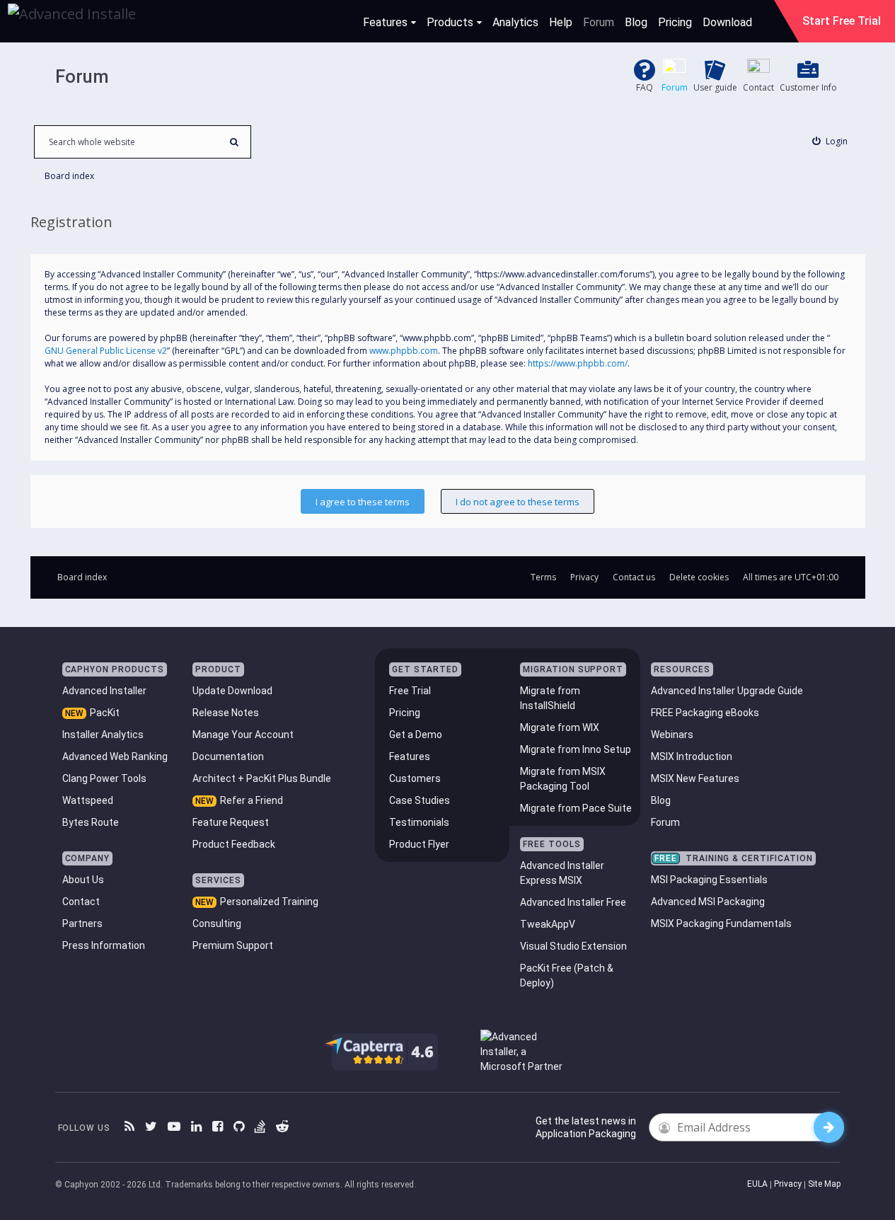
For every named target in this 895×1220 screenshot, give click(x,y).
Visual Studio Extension (573, 946)
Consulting (216, 923)
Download (727, 22)
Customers (415, 778)
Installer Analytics (103, 734)
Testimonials (419, 822)
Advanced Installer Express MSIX (562, 873)
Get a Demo (415, 734)
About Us (83, 879)
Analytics (515, 22)
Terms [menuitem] (543, 577)
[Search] (234, 142)
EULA (757, 1184)
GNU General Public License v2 (106, 351)
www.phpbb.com (403, 351)
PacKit (105, 712)
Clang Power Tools (104, 778)
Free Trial (410, 690)
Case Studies (419, 800)
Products (450, 22)
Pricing (675, 22)
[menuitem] (830, 141)
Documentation (228, 756)
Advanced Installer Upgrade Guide (727, 690)
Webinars (672, 734)
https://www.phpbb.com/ (578, 363)
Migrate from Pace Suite (576, 808)
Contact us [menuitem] (634, 577)
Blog (636, 22)
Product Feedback (233, 844)
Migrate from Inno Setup (575, 749)
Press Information (103, 945)
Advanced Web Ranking (115, 756)
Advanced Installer (104, 690)
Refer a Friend (251, 800)
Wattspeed (87, 800)
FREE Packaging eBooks (705, 712)
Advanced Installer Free (573, 902)
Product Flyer (419, 844)
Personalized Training (269, 901)
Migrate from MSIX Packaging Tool (563, 779)
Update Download (232, 690)
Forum (598, 22)
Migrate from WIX (559, 727)
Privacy (788, 1184)
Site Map (824, 1184)
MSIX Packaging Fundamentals (721, 923)
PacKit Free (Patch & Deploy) (566, 975)
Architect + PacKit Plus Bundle (261, 778)
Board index (82, 577)
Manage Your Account (243, 734)
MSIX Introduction (691, 756)
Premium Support (232, 945)
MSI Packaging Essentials (709, 879)
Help (560, 22)
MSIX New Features (695, 778)
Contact (81, 901)
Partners (82, 923)
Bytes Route (90, 822)
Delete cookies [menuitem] (699, 577)
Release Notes (225, 712)
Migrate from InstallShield (550, 698)
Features (385, 22)
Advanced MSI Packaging (708, 901)
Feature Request (230, 822)
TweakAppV (547, 924)
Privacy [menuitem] (584, 577)
